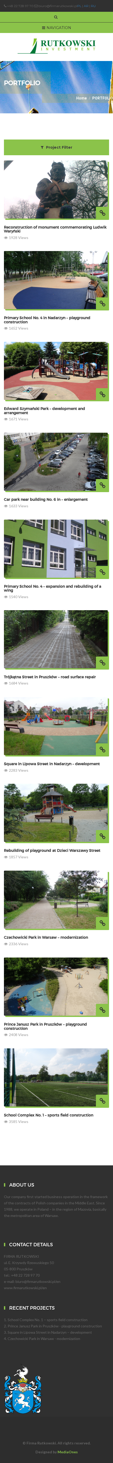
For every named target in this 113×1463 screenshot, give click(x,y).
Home (81, 98)
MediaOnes (68, 1452)
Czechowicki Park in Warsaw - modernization (44, 1338)
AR (86, 6)
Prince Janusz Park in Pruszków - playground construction (55, 1326)
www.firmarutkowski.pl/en (25, 1288)
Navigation (59, 27)
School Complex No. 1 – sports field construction (48, 1319)
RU (93, 6)
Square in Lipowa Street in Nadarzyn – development (50, 1332)
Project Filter (58, 147)
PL (79, 6)
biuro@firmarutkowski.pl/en (38, 1281)
